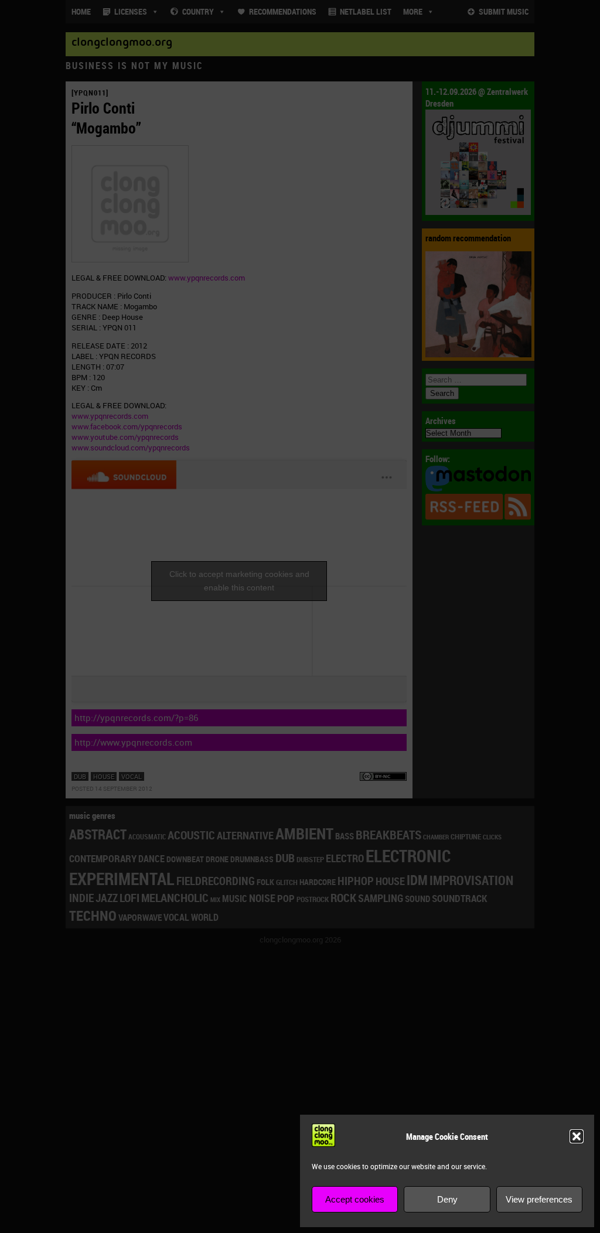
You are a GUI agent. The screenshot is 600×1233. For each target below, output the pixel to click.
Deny (447, 1199)
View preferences (539, 1199)
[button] (576, 1136)
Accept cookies (354, 1199)
